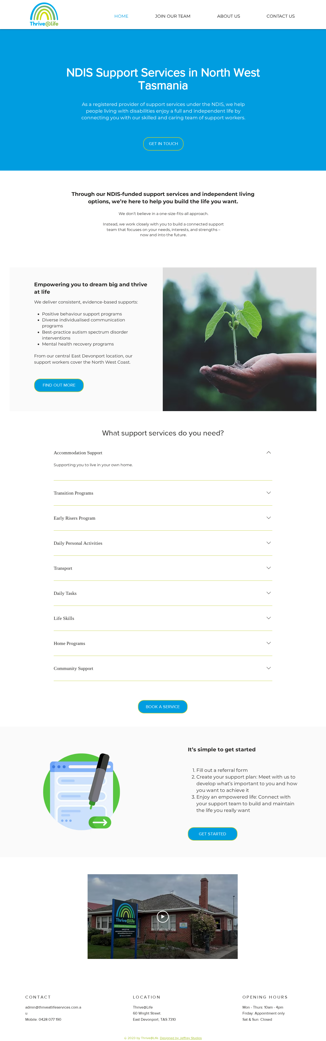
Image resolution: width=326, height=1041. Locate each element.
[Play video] (163, 917)
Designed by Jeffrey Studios (181, 1038)
